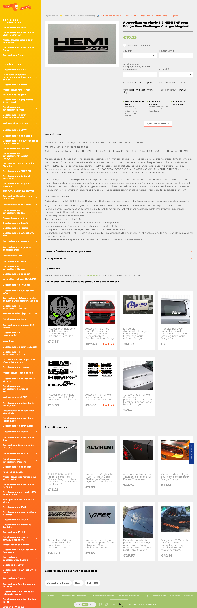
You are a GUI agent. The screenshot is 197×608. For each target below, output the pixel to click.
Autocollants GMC (13, 255)
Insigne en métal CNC (15, 397)
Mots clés (188, 595)
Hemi (78, 583)
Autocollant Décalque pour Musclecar (18, 41)
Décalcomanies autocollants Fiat (18, 234)
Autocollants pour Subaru (17, 204)
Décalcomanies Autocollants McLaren (19, 380)
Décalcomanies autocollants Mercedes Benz (15, 389)
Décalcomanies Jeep (14, 319)
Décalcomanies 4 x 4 (14, 69)
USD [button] (78, 604)
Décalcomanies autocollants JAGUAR (15, 307)
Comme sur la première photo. (142, 45)
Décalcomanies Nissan (15, 431)
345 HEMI (92, 583)
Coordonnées (51, 595)
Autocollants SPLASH (15, 532)
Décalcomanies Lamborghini (11, 334)
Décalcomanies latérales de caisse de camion (18, 593)
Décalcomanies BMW (15, 27)
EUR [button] (85, 604)
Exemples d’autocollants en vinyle (18, 500)
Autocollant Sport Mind (16, 544)
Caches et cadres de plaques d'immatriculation (19, 360)
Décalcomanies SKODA (16, 519)
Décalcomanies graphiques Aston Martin (18, 101)
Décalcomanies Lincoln (16, 367)
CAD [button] (92, 604)
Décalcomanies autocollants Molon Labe (18, 419)
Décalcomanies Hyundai (16, 285)
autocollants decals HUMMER (19, 279)
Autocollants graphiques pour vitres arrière (19, 478)
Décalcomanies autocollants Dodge (18, 48)
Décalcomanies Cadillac (16, 148)
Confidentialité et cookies (102, 595)
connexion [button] (92, 275)
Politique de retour (56, 258)
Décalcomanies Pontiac (16, 453)
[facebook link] (100, 604)
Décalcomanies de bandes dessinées (17, 177)
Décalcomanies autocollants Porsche (14, 460)
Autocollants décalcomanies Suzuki (15, 558)
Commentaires (159, 595)
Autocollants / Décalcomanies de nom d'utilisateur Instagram (20, 299)
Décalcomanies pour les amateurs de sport (16, 538)
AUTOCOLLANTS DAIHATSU (18, 191)
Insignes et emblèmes (15, 123)
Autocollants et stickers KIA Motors (18, 326)
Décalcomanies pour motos (18, 426)
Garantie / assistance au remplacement (68, 251)
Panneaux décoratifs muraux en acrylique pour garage (17, 77)
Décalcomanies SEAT (14, 507)
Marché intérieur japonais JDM (20, 313)
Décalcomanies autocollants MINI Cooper (18, 404)
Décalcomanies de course (17, 467)
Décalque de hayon (13, 565)
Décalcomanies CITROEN (17, 171)
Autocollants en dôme (15, 218)
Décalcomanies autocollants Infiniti (18, 292)
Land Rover (9, 341)
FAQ (146, 595)
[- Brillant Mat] (176, 55)
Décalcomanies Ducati (15, 223)
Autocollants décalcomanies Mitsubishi (18, 411)
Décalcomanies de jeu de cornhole (17, 184)
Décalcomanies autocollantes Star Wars (19, 551)
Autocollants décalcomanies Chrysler (18, 164)
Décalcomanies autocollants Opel (18, 438)
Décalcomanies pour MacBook (20, 347)
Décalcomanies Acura (15, 84)
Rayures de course (13, 472)
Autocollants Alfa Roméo (17, 90)
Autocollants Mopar (58, 583)
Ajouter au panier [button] (158, 124)
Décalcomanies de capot (16, 274)
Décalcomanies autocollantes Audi (13, 108)
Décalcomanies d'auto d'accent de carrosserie (20, 142)
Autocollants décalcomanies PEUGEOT (18, 446)
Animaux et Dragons (14, 94)
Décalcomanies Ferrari (15, 228)
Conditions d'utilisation (129, 595)
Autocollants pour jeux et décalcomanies (17, 248)
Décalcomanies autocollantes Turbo (19, 600)
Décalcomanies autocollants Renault (18, 485)
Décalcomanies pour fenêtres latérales (19, 513)
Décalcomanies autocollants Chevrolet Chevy (18, 33)
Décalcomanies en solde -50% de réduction (19, 493)
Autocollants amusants (16, 241)
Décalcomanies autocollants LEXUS (14, 353)
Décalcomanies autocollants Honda (14, 267)
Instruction (175, 595)
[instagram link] (106, 604)
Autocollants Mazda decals (18, 373)
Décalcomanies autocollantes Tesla (19, 571)
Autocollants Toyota (14, 55)
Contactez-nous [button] (192, 453)
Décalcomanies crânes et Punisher (17, 525)
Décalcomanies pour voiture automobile (14, 116)
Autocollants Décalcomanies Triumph (19, 585)
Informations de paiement (74, 595)
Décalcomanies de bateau (17, 136)
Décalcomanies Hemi (15, 261)
